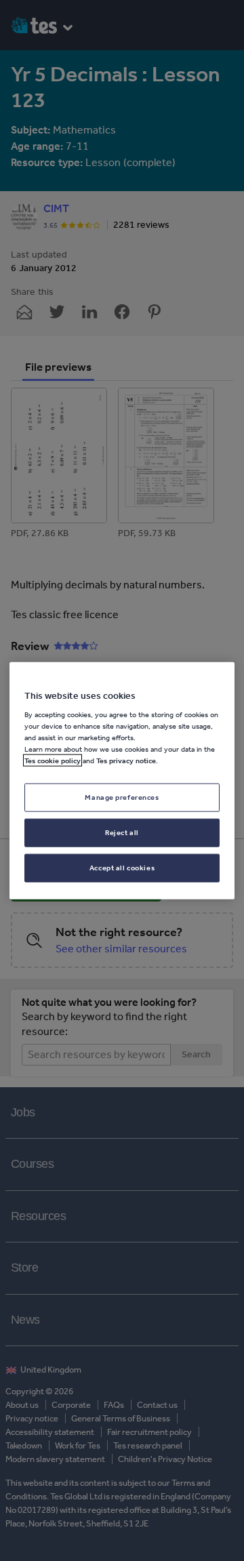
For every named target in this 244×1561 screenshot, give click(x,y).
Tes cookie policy (52, 760)
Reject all (122, 832)
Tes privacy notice (126, 760)
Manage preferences (122, 797)
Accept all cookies (122, 867)
